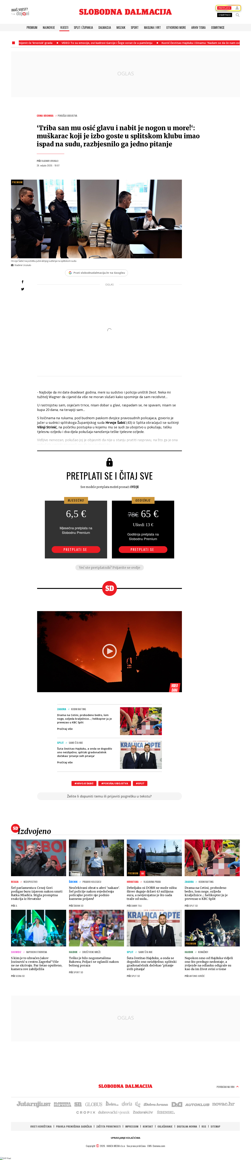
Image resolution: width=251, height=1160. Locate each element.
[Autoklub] (197, 1104)
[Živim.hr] (112, 1104)
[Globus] (94, 1104)
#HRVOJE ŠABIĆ (84, 783)
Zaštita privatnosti (108, 1126)
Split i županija (83, 27)
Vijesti (64, 27)
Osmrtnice (217, 27)
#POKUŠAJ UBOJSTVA (114, 783)
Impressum (131, 1126)
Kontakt (148, 1126)
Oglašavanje (165, 1126)
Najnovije (49, 27)
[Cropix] (86, 1112)
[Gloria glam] (138, 1104)
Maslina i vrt (152, 27)
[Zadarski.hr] (143, 1112)
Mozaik (120, 27)
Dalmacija (104, 27)
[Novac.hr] (223, 1104)
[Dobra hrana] (156, 1104)
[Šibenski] (165, 1112)
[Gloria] (126, 1104)
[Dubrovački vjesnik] (114, 1112)
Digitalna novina (187, 1126)
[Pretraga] (237, 15)
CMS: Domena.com (156, 1146)
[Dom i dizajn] (177, 1104)
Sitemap (215, 1126)
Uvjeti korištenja (41, 1126)
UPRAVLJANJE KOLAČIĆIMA (125, 1137)
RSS (204, 1126)
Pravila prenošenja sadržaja (74, 1126)
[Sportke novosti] (78, 1104)
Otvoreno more (176, 27)
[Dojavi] (20, 12)
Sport (135, 27)
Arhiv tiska (198, 27)
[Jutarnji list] (33, 1104)
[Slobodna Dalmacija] (125, 12)
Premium (32, 27)
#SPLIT (140, 783)
